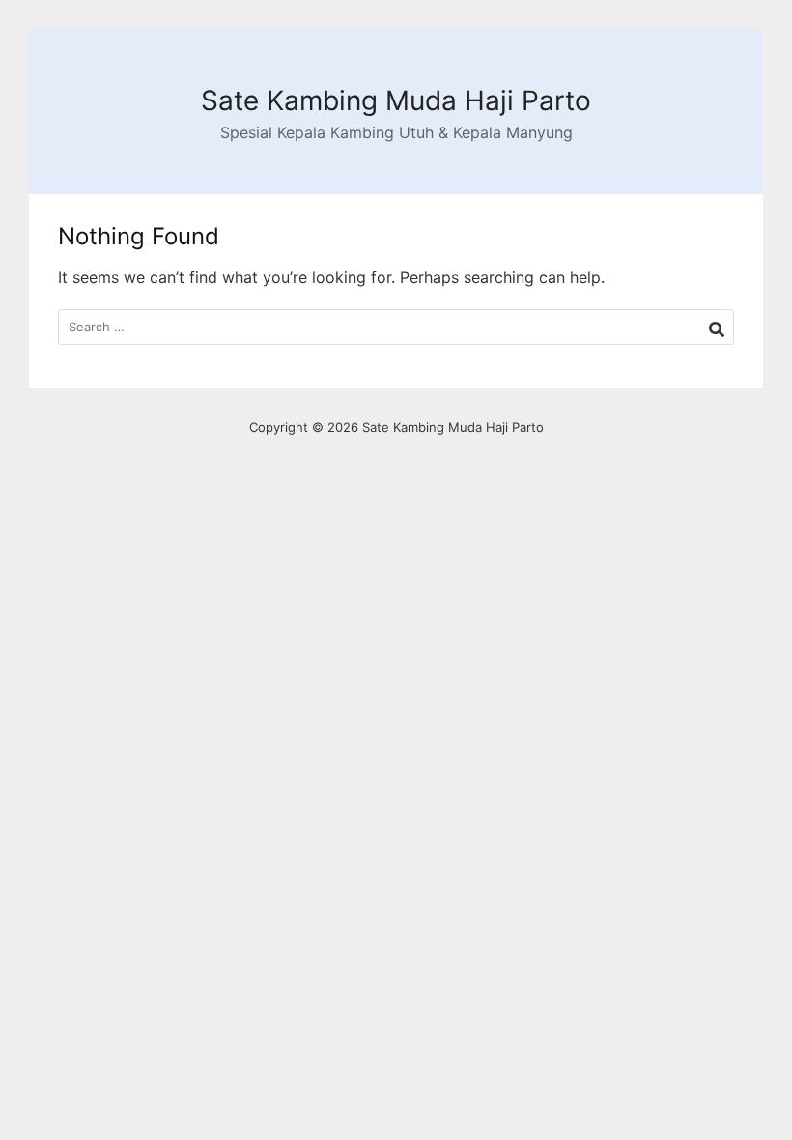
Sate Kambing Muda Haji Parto (396, 100)
